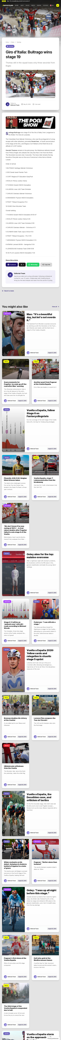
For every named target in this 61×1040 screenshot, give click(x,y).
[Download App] (57, 5)
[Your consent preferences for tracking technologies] (53, 1038)
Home (7, 42)
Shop (22, 5)
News (16, 5)
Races (33, 5)
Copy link (47, 264)
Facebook (13, 264)
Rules (27, 5)
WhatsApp (34, 264)
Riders (39, 5)
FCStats (45, 5)
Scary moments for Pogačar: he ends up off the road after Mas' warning (24, 1)
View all (54, 306)
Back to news (9, 291)
